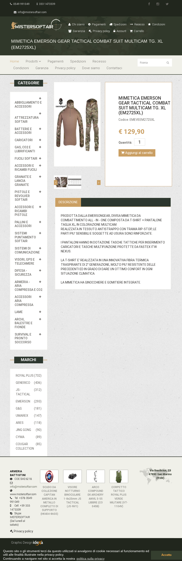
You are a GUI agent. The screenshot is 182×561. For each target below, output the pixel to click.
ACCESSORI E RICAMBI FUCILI (26, 167)
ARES (29, 422)
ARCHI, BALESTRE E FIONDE (23, 323)
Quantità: (125, 142)
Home (14, 61)
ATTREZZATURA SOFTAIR (27, 119)
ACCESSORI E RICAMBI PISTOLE (24, 211)
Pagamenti (98, 24)
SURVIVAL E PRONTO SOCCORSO (23, 338)
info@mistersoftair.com (31, 12)
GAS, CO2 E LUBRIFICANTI (25, 149)
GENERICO (29, 382)
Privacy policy (101, 31)
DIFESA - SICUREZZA (23, 272)
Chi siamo (78, 24)
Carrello (138, 31)
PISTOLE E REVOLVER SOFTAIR (22, 195)
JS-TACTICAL (29, 392)
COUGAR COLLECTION (29, 446)
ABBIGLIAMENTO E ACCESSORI (28, 104)
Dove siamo (91, 68)
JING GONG (29, 430)
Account (121, 31)
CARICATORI (24, 140)
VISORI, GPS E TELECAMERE (25, 261)
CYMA (29, 437)
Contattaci (114, 68)
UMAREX (29, 415)
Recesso (139, 24)
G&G (29, 408)
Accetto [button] (166, 555)
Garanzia (78, 31)
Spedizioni (120, 24)
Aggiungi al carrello (138, 153)
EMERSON (29, 401)
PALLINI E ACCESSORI (23, 224)
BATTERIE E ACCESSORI (23, 131)
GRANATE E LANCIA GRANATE (23, 180)
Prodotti (32, 61)
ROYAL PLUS (29, 375)
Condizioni (158, 24)
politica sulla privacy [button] (91, 558)
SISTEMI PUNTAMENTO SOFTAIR (25, 237)
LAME (19, 312)
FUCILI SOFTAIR (26, 158)
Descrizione (68, 202)
